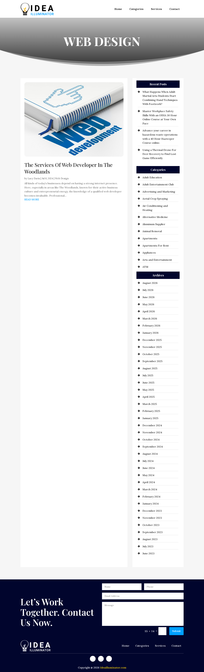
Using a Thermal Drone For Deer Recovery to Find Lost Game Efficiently (159, 154)
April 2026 (148, 311)
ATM (145, 266)
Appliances (149, 252)
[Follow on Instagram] (109, 659)
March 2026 (149, 318)
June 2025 (148, 382)
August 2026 (149, 283)
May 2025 (148, 389)
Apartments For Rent (155, 245)
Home (118, 9)
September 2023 (152, 532)
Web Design (62, 178)
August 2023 (149, 539)
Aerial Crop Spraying (155, 198)
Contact (174, 9)
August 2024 (150, 453)
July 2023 (147, 546)
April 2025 (148, 396)
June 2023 (148, 553)
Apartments (149, 238)
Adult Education (152, 177)
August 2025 (149, 368)
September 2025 (152, 361)
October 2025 (150, 354)
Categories (136, 9)
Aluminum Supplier (153, 224)
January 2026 (150, 332)
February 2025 (151, 411)
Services (156, 9)
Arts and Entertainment (157, 259)
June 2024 (148, 468)
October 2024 (151, 439)
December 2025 (152, 340)
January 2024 (150, 503)
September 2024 (152, 446)
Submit (176, 631)
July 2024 (147, 461)
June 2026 (148, 297)
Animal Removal (152, 231)
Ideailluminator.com (113, 667)
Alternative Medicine (155, 217)
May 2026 (148, 304)
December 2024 (152, 425)
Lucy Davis (34, 178)
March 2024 (149, 489)
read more (31, 199)
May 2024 (148, 475)
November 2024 (152, 432)
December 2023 (152, 510)
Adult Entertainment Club (158, 184)
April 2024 (148, 482)
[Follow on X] (101, 659)
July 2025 (147, 375)
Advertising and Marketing (158, 191)
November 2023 (152, 517)
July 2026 (147, 290)
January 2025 (150, 418)
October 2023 (150, 525)
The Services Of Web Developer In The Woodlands (68, 168)
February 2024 (151, 496)
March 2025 (149, 404)
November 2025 (152, 347)
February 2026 (151, 325)
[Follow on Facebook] (93, 659)
